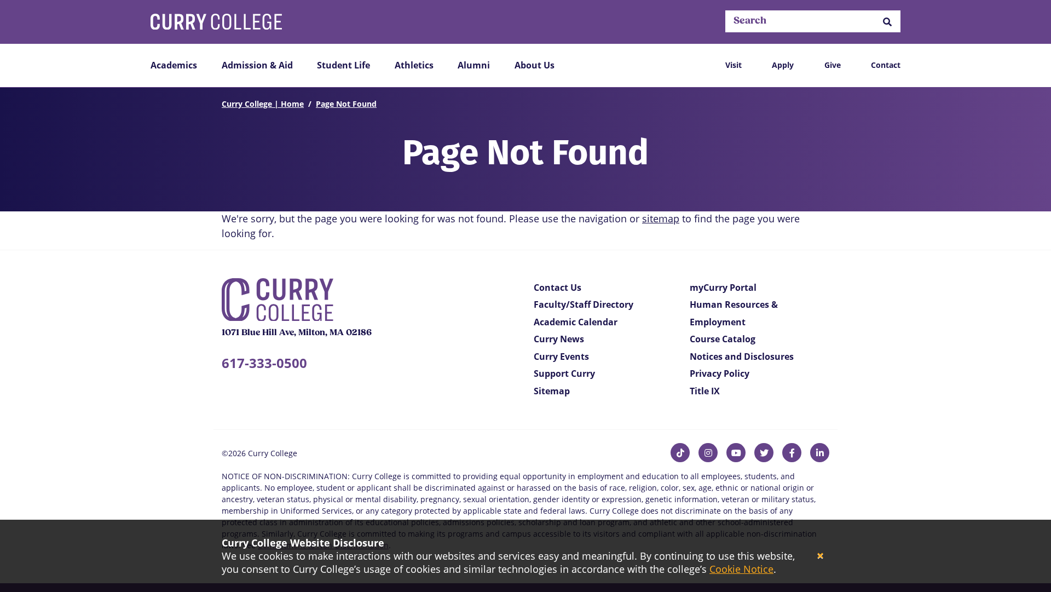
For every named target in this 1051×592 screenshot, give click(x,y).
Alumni (474, 65)
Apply (783, 65)
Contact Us (557, 287)
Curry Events (561, 356)
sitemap (660, 218)
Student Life (343, 65)
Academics (174, 65)
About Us (535, 65)
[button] (887, 22)
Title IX (705, 391)
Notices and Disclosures (742, 356)
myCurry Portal (723, 287)
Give (832, 65)
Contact (885, 65)
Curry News (559, 339)
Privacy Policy (719, 373)
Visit (733, 65)
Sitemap (552, 391)
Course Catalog (722, 339)
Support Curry (564, 373)
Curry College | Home (263, 104)
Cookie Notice (741, 569)
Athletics (414, 65)
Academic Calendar (575, 322)
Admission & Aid (257, 65)
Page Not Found (346, 104)
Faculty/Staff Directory (583, 304)
